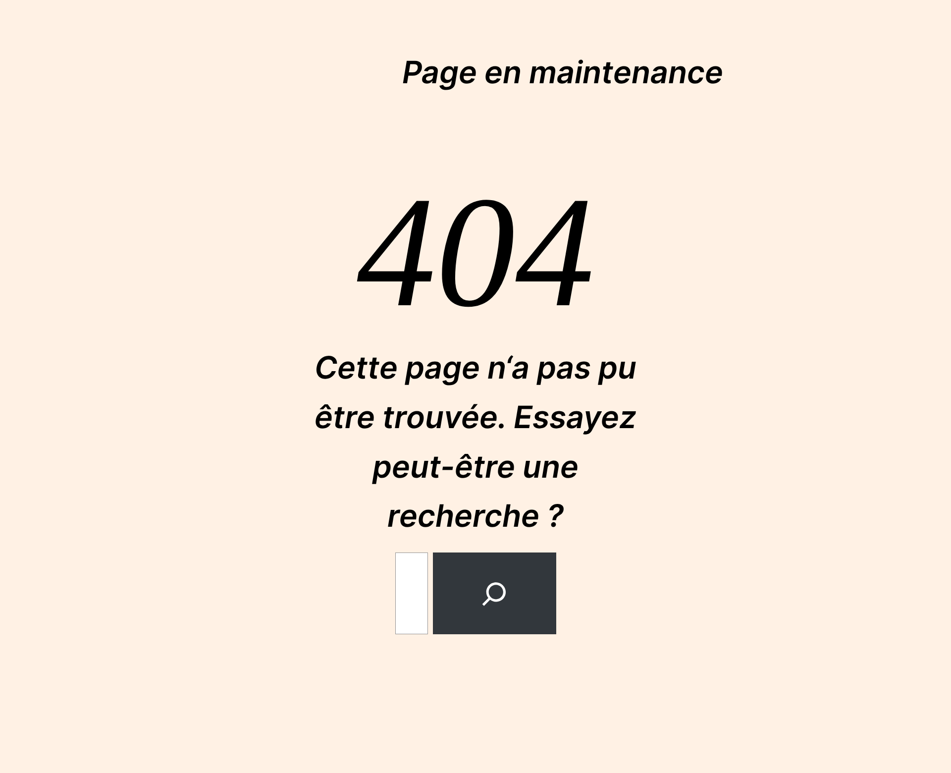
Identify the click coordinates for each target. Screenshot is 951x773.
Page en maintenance (562, 72)
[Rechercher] (494, 593)
